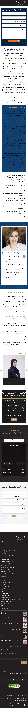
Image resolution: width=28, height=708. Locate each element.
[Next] (25, 268)
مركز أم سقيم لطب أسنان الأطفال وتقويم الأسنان (12, 551)
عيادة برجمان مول (6, 565)
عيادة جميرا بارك (5, 559)
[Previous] (2, 268)
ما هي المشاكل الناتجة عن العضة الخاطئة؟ (9, 640)
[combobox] (23, 18)
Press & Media (17, 646)
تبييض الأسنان (5, 589)
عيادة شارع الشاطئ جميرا (7, 555)
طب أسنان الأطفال (6, 591)
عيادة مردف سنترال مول (7, 569)
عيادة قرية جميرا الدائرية (7, 561)
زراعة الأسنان (5, 584)
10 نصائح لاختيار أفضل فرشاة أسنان (8, 617)
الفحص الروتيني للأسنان (7, 605)
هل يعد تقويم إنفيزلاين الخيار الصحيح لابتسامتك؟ (11, 629)
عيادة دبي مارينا (5, 557)
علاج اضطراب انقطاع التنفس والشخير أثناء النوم (12, 599)
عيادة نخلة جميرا (5, 548)
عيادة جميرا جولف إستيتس (8, 573)
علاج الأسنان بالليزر (6, 597)
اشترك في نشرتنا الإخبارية (14, 656)
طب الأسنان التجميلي (6, 587)
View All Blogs (10, 646)
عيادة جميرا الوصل (6, 553)
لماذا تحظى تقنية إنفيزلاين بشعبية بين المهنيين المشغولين (10, 613)
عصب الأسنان (5, 593)
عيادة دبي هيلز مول (6, 563)
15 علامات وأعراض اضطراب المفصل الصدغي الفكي (10, 635)
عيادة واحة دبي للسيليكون (7, 571)
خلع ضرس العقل (5, 603)
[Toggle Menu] (2, 3)
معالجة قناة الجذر (6, 595)
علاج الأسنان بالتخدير (6, 601)
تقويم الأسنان (5, 580)
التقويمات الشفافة (6, 582)
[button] (5, 3)
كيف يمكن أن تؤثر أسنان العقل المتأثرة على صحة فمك (11, 624)
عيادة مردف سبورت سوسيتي (8, 567)
